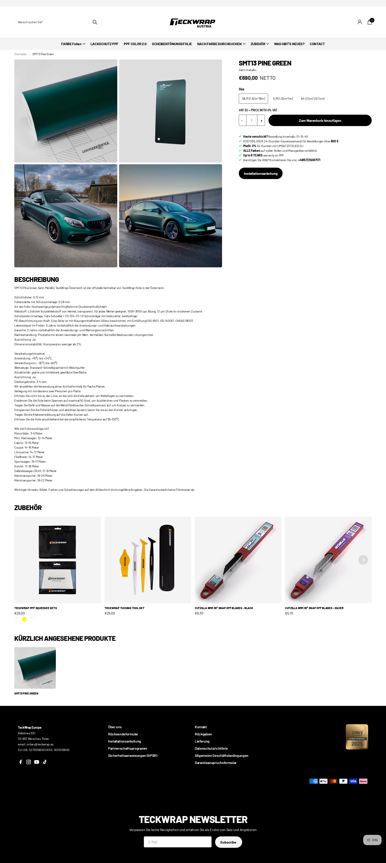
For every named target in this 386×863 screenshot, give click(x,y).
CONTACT (317, 44)
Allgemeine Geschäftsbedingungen (221, 755)
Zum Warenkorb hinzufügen (320, 120)
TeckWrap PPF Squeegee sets (35, 608)
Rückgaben (203, 734)
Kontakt (201, 727)
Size (241, 89)
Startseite (20, 54)
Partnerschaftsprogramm (127, 748)
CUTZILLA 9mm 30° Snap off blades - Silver (314, 608)
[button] (363, 560)
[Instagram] (28, 762)
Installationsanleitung (260, 173)
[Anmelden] (360, 22)
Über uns (115, 727)
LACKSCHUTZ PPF (104, 44)
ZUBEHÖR (258, 44)
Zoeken (95, 22)
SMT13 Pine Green (26, 693)
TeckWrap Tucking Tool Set (125, 608)
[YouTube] (36, 762)
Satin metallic (247, 70)
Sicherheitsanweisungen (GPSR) (132, 755)
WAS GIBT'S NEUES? (289, 44)
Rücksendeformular (123, 734)
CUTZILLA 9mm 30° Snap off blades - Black (224, 608)
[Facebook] (20, 762)
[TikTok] (44, 762)
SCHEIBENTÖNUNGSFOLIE (172, 44)
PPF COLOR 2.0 (135, 44)
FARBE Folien (71, 44)
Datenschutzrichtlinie (211, 748)
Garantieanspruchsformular (216, 762)
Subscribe (228, 842)
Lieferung (202, 741)
